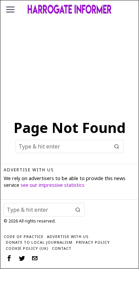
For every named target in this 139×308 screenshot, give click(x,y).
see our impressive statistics (52, 185)
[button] (116, 146)
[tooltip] (9, 258)
